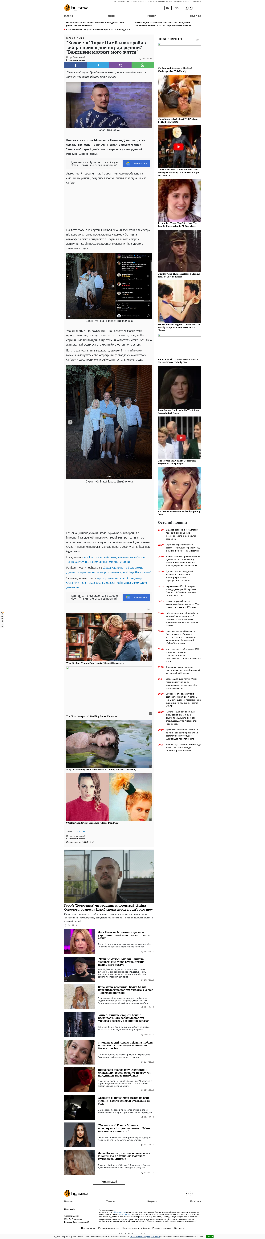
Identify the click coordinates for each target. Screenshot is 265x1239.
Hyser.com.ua (120, 1212)
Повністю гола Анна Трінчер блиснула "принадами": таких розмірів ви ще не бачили (95, 24)
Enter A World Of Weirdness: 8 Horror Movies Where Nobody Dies (178, 361)
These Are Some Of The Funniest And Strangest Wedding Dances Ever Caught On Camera (179, 172)
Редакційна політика (136, 1)
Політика (195, 16)
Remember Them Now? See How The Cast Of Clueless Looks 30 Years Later (177, 225)
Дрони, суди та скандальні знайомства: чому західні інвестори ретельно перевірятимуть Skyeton (179, 576)
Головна (68, 16)
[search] (198, 7)
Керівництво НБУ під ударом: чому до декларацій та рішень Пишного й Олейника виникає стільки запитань (181, 591)
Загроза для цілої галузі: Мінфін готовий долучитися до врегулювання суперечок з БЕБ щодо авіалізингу (182, 683)
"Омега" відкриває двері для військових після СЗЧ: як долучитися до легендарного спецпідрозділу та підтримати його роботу (181, 718)
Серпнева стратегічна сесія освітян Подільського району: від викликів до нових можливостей (183, 548)
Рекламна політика (182, 1)
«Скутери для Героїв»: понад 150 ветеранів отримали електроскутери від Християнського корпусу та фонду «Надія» (183, 655)
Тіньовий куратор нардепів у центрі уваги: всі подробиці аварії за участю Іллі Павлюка (183, 670)
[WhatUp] (143, 65)
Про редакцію (119, 1)
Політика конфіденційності (160, 1)
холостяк (79, 831)
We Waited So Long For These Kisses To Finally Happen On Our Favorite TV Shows (179, 327)
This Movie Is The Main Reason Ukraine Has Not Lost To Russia (179, 275)
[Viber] (120, 65)
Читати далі (109, 1181)
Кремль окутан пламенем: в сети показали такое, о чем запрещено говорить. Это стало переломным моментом (163, 24)
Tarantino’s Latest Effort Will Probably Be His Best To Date (178, 120)
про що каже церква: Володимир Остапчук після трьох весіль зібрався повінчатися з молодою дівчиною (106, 583)
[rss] (186, 8)
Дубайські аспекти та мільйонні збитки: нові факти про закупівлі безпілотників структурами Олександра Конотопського (182, 734)
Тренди (110, 16)
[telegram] (190, 8)
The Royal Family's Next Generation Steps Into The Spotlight (177, 462)
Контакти (197, 1)
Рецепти (152, 16)
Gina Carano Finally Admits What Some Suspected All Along (179, 411)
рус (176, 8)
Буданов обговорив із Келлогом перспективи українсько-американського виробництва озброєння (182, 534)
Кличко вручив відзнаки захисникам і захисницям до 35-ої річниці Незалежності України (183, 604)
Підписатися (139, 163)
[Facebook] (75, 65)
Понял (210, 1236)
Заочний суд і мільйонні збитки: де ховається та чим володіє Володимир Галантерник (183, 748)
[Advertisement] (109, 205)
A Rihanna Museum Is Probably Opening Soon (179, 513)
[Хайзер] (76, 7)
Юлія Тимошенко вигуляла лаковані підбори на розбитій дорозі (98, 30)
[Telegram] (98, 65)
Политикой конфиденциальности (145, 1237)
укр (168, 8)
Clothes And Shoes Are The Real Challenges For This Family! (175, 70)
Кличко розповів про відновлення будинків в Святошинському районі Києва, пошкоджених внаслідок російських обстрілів (183, 561)
